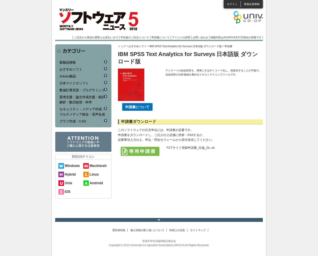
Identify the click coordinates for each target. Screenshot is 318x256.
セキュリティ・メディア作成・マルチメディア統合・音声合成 (82, 111)
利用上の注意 (177, 230)
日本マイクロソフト (74, 83)
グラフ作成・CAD (72, 121)
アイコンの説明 (181, 37)
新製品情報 (67, 62)
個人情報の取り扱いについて (147, 230)
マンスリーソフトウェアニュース (101, 19)
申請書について (160, 37)
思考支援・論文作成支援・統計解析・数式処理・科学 (82, 99)
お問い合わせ (200, 37)
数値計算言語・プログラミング (82, 90)
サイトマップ (198, 230)
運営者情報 (118, 230)
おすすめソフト (137, 46)
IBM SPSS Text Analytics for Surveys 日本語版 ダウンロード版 (185, 46)
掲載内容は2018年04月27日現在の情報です (236, 37)
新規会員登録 (252, 4)
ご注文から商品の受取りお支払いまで (96, 37)
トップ (122, 46)
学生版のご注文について (134, 37)
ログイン (232, 4)
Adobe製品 (67, 76)
